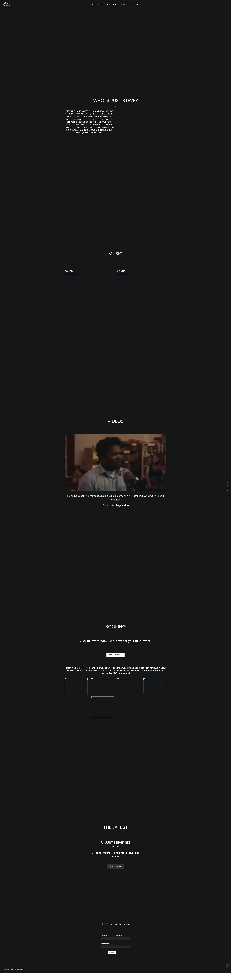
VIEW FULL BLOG (115, 866)
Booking (123, 4)
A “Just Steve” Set (115, 842)
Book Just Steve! (115, 655)
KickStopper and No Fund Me (116, 853)
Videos (115, 4)
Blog (130, 4)
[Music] (227, 482)
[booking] (227, 487)
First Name (104, 935)
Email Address (105, 943)
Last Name (119, 935)
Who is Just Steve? (98, 4)
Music (108, 4)
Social (137, 4)
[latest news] (227, 490)
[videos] (227, 485)
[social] (227, 493)
